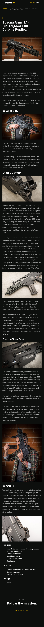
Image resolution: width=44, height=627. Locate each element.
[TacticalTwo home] (8, 2)
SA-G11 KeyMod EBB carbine (13, 106)
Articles (32, 3)
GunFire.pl (26, 100)
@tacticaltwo (22, 610)
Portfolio (39, 3)
